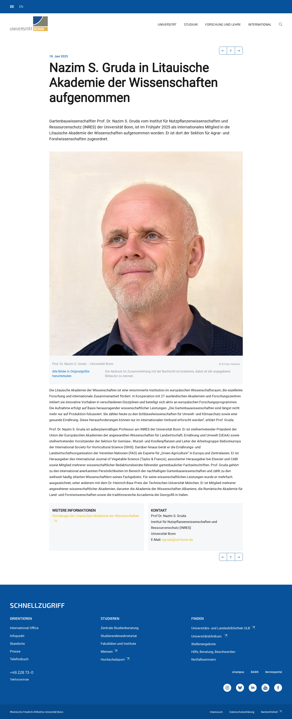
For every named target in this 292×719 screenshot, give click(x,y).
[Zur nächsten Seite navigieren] (239, 51)
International (259, 24)
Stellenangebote (203, 644)
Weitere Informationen (74, 510)
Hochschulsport (113, 659)
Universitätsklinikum (206, 636)
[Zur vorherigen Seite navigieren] (223, 51)
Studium (191, 24)
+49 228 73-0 (21, 672)
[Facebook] (278, 688)
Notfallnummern (203, 659)
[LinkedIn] (253, 688)
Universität (167, 24)
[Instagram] (227, 688)
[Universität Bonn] (29, 23)
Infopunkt (17, 636)
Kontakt (159, 510)
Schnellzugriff (37, 605)
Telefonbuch (19, 659)
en (21, 6)
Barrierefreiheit (269, 711)
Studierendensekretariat (119, 636)
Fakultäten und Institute (118, 644)
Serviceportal (273, 672)
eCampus (238, 672)
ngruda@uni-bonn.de (177, 540)
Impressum (216, 711)
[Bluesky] (240, 688)
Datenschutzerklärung (241, 711)
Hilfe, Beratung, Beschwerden (213, 652)
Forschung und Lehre (223, 24)
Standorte (17, 644)
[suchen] (279, 27)
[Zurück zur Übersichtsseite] (231, 51)
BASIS (254, 672)
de (12, 6)
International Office (24, 628)
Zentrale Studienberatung (120, 628)
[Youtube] (265, 688)
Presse (15, 651)
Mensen (107, 652)
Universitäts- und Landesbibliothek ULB (220, 628)
